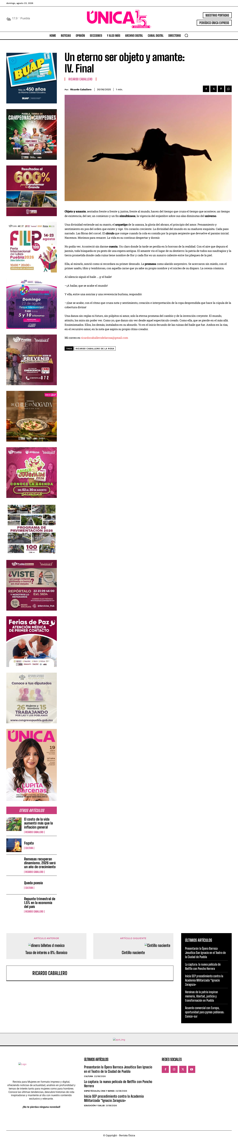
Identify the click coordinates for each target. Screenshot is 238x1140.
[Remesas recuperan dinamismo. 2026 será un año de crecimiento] (14, 864)
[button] (186, 35)
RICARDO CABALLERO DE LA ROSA (95, 348)
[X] (213, 89)
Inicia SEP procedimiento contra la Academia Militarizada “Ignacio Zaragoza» (204, 980)
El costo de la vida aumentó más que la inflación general (38, 823)
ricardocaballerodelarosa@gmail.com (104, 338)
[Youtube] (191, 1069)
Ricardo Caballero (34, 832)
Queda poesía (33, 883)
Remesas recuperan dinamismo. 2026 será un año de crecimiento (40, 863)
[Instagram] (174, 1069)
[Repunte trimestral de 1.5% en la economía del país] (14, 904)
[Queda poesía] (14, 885)
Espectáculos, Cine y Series (99, 1091)
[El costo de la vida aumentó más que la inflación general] (14, 824)
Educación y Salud (94, 1105)
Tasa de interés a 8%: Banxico (46, 952)
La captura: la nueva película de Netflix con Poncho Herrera (203, 966)
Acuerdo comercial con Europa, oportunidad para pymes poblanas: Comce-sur (204, 1012)
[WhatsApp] (228, 89)
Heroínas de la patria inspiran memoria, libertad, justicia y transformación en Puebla (201, 996)
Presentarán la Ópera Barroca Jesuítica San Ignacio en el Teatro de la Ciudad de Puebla (205, 952)
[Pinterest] (221, 89)
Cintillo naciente (133, 952)
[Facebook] (206, 89)
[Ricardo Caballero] (21, 973)
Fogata (29, 843)
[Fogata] (14, 845)
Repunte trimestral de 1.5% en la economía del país (39, 903)
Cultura (29, 848)
